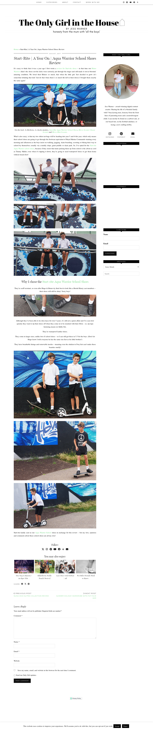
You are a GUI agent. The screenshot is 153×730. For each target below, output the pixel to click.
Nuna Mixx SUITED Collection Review (31, 594)
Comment (18, 615)
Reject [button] (125, 726)
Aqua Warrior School (43, 532)
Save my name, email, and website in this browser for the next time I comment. (47, 670)
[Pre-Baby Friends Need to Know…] (86, 566)
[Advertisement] (121, 322)
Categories (51, 2)
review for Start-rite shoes (67, 68)
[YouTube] (131, 2)
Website (17, 661)
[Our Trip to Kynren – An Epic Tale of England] (24, 566)
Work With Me (93, 2)
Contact (77, 2)
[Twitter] (43, 549)
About (65, 2)
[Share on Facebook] (22, 584)
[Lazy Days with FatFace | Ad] (65, 566)
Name (17, 642)
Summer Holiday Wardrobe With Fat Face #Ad (76, 595)
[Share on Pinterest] (28, 584)
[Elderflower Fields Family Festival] (45, 566)
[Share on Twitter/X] (25, 584)
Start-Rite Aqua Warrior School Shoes (63, 130)
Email (16, 651)
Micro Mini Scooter (59, 132)
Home (39, 2)
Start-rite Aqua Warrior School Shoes (65, 281)
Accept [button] (117, 726)
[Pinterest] (127, 2)
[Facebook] (134, 2)
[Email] (67, 549)
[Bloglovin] (137, 2)
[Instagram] (124, 2)
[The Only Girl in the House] (76, 25)
